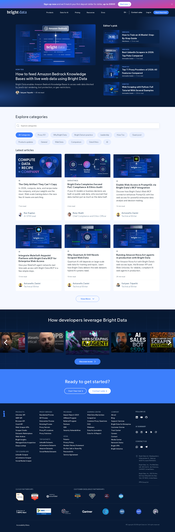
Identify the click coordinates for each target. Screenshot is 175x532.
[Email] (141, 447)
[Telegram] (146, 447)
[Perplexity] (141, 432)
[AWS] (20, 496)
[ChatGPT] (136, 432)
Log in (148, 12)
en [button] (125, 12)
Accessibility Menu (23, 525)
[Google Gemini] (146, 432)
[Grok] (155, 432)
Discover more (85, 361)
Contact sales (136, 12)
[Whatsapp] (136, 447)
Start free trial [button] (161, 12)
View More (85, 299)
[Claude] (151, 432)
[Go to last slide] (9, 342)
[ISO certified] (122, 511)
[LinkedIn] (136, 417)
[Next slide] (166, 342)
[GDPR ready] (139, 511)
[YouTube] (141, 417)
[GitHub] (146, 417)
